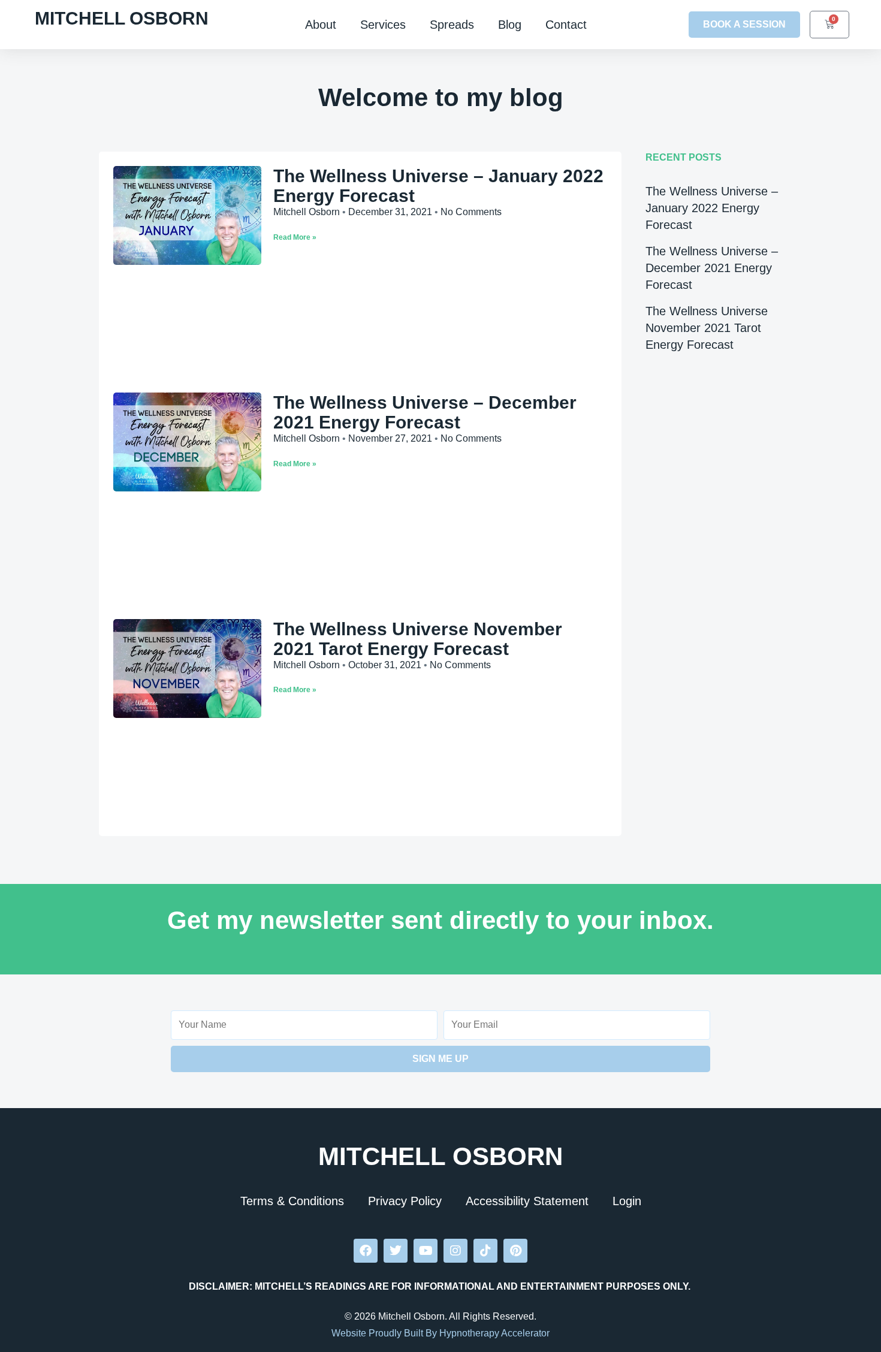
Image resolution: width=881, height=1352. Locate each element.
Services (383, 24)
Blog (509, 24)
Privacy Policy (405, 1201)
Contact (566, 24)
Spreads (452, 24)
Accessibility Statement (527, 1201)
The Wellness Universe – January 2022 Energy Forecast (711, 208)
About (320, 24)
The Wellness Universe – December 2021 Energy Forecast (425, 412)
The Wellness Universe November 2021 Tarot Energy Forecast (417, 639)
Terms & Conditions (292, 1201)
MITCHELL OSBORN (122, 18)
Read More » (294, 237)
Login (627, 1201)
